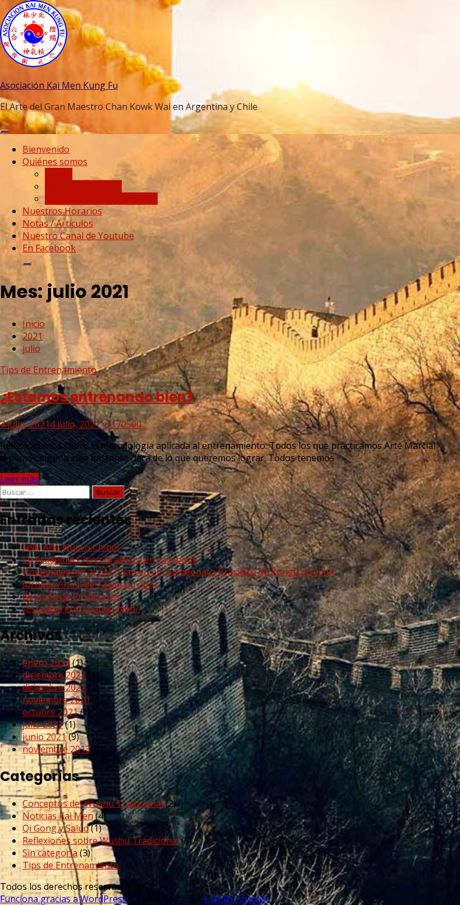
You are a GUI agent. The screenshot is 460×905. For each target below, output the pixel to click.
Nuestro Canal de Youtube (78, 235)
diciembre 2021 (54, 687)
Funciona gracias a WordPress (64, 899)
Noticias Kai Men (57, 816)
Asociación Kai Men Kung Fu (59, 85)
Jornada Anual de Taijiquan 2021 (90, 584)
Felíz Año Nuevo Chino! (70, 547)
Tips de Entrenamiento (48, 370)
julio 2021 (42, 724)
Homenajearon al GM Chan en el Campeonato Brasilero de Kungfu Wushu (178, 572)
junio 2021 (44, 737)
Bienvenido (46, 149)
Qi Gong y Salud (55, 828)
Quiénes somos (55, 161)
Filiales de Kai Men (83, 186)
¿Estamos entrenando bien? (97, 397)
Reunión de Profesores (70, 596)
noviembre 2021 (56, 699)
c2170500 (121, 424)
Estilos (58, 174)
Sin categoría (49, 853)
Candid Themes (236, 899)
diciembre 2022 (54, 675)
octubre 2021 (50, 712)
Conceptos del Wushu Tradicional (92, 803)
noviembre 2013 (56, 749)
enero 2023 (46, 662)
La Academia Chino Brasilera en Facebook (109, 559)
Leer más (19, 479)
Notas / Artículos (57, 223)
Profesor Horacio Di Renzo (101, 198)
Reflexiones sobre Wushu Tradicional (100, 840)
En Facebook (49, 248)
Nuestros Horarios (62, 211)
